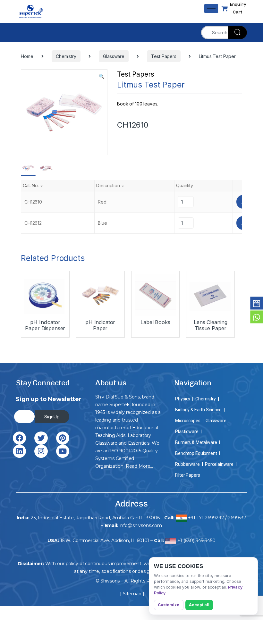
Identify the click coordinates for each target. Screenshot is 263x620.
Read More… (139, 466)
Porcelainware (219, 464)
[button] (101, 76)
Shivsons (110, 581)
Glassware (216, 420)
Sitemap (132, 594)
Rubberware (187, 464)
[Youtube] (62, 451)
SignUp (52, 416)
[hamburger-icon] (211, 8)
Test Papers (135, 74)
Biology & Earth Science (198, 409)
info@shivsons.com (141, 525)
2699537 (237, 518)
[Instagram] (40, 451)
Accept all (199, 604)
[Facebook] (19, 438)
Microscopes (187, 420)
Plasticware (186, 431)
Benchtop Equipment (196, 453)
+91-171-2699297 (206, 518)
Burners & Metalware (196, 442)
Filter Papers (187, 475)
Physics (182, 398)
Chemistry (205, 398)
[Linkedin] (19, 451)
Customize (168, 604)
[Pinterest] (62, 438)
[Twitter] (40, 438)
